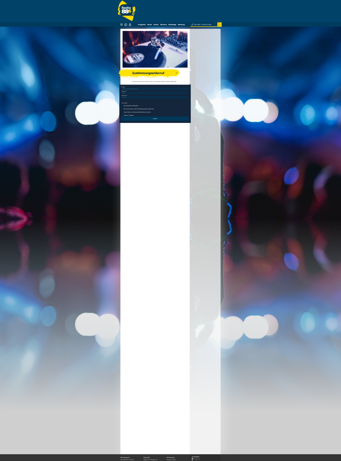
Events (156, 24)
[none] (121, 24)
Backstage (172, 24)
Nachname (124, 95)
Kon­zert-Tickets (171, 460)
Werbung (181, 24)
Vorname (124, 91)
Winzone (163, 24)
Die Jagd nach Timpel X (127, 460)
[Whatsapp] (126, 24)
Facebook (197, 459)
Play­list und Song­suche (150, 460)
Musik (149, 24)
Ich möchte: (124, 103)
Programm (142, 24)
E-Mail (123, 87)
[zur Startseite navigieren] (126, 11)
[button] (130, 24)
